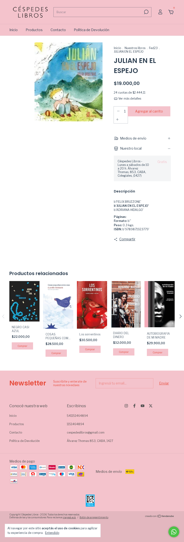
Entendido (52, 533)
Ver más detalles (129, 98)
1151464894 (75, 424)
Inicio (13, 30)
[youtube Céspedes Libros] (142, 406)
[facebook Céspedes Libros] (134, 406)
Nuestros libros (135, 48)
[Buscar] (145, 12)
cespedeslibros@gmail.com (85, 432)
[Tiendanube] (160, 516)
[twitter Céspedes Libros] (151, 406)
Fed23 (153, 48)
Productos (34, 30)
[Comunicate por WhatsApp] (173, 531)
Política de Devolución (91, 30)
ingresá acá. (69, 517)
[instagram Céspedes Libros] (126, 406)
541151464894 (77, 416)
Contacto (58, 30)
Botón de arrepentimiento (94, 517)
